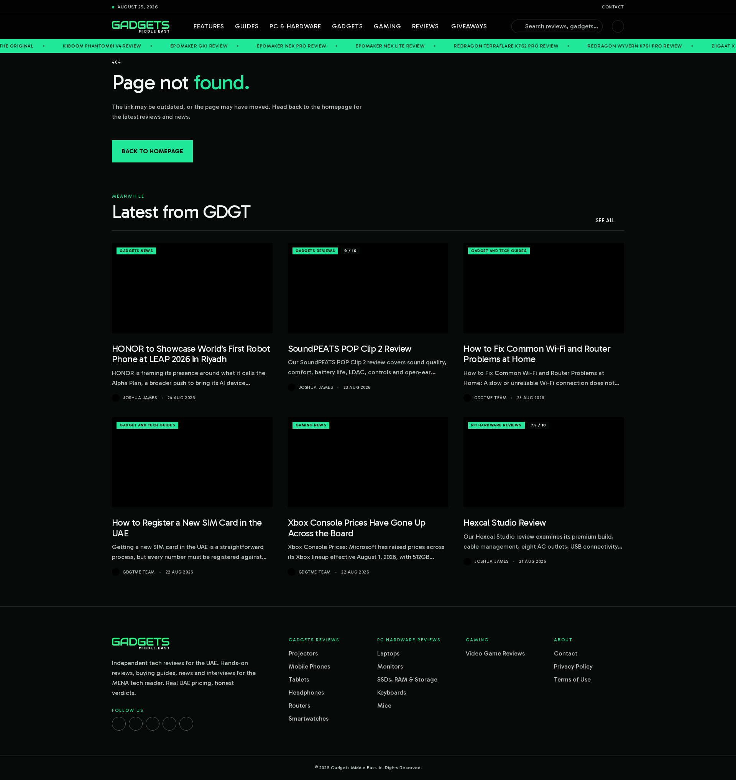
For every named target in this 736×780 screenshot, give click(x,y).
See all (605, 220)
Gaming (387, 26)
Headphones (306, 692)
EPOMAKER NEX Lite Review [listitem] (355, 46)
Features (209, 26)
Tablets (299, 679)
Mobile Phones (309, 666)
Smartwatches (309, 718)
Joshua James (140, 397)
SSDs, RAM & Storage (407, 679)
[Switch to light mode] (618, 26)
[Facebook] (119, 724)
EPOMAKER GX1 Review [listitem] (164, 46)
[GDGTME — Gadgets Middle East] (140, 27)
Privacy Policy (573, 666)
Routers (299, 705)
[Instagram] (136, 724)
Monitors (390, 666)
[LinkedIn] (169, 724)
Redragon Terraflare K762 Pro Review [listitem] (471, 46)
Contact (613, 7)
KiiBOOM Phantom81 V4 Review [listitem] (67, 46)
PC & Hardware (295, 26)
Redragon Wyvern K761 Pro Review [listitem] (600, 46)
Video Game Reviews (495, 653)
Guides (247, 26)
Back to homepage (152, 151)
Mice (384, 705)
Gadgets (347, 26)
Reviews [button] (425, 26)
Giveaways (469, 26)
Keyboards (391, 692)
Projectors (303, 653)
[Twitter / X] (152, 724)
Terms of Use (572, 679)
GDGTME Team (490, 397)
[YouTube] (186, 724)
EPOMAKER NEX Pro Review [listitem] (257, 46)
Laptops (388, 653)
